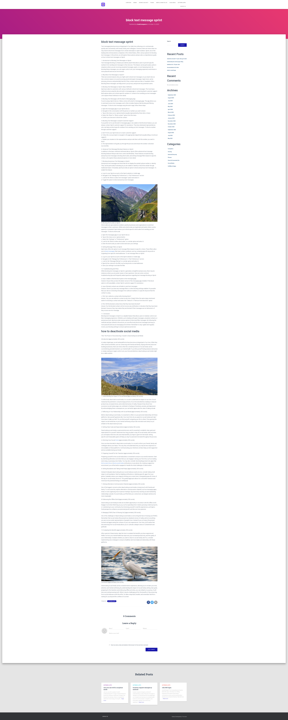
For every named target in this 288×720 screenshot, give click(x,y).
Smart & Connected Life (161, 2)
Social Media (173, 2)
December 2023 (172, 121)
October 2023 (171, 126)
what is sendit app (171, 70)
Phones (152, 2)
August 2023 (171, 132)
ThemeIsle (184, 716)
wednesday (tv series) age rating (175, 61)
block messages (110, 251)
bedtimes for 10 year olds (173, 64)
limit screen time (106, 463)
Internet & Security (143, 2)
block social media (118, 463)
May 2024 (170, 106)
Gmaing (135, 2)
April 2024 (170, 109)
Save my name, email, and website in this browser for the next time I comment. (129, 645)
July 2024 (170, 100)
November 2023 (172, 124)
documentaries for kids (173, 67)
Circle (117, 440)
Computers (128, 2)
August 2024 (171, 97)
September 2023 (172, 129)
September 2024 (172, 95)
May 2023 (170, 138)
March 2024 (171, 112)
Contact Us (183, 6)
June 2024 (170, 103)
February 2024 (171, 115)
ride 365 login (166, 687)
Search (169, 41)
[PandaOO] (103, 4)
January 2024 (171, 118)
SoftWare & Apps (182, 2)
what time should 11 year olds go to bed (177, 58)
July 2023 (170, 135)
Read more (141, 702)
